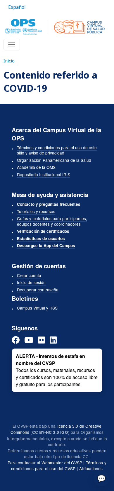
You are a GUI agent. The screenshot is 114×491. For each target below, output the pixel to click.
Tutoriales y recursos (36, 211)
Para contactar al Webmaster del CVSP (45, 462)
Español (17, 7)
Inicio (9, 61)
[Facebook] (16, 340)
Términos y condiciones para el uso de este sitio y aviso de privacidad (57, 150)
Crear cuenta (29, 275)
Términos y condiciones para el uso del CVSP (58, 466)
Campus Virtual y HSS (37, 308)
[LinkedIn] (53, 340)
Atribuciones (91, 468)
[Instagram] (41, 340)
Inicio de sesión (31, 282)
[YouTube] (28, 340)
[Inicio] (55, 27)
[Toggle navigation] (12, 44)
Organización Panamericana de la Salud (54, 160)
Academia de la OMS (36, 167)
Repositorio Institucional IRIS (43, 174)
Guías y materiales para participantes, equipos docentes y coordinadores (52, 221)
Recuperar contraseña (37, 290)
